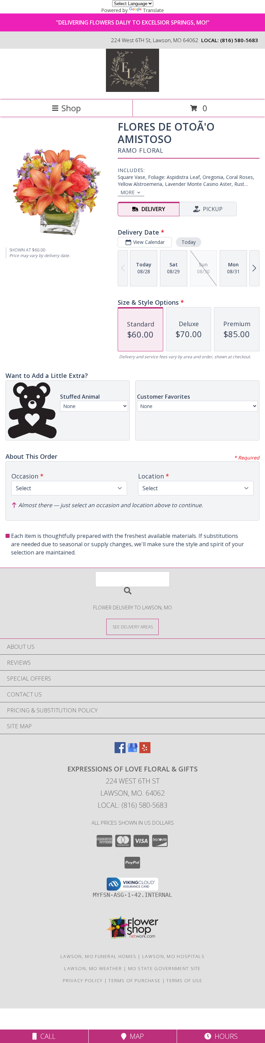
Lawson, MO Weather (93, 968)
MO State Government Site (164, 968)
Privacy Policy (82, 980)
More (127, 192)
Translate (153, 10)
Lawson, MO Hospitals (173, 956)
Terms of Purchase (134, 980)
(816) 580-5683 (239, 40)
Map (135, 1036)
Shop (71, 108)
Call (46, 1036)
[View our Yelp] (144, 751)
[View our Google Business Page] (132, 751)
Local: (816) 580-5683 (132, 805)
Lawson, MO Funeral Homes (98, 956)
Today (188, 242)
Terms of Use (184, 980)
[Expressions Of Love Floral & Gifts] (132, 90)
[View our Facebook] (120, 751)
